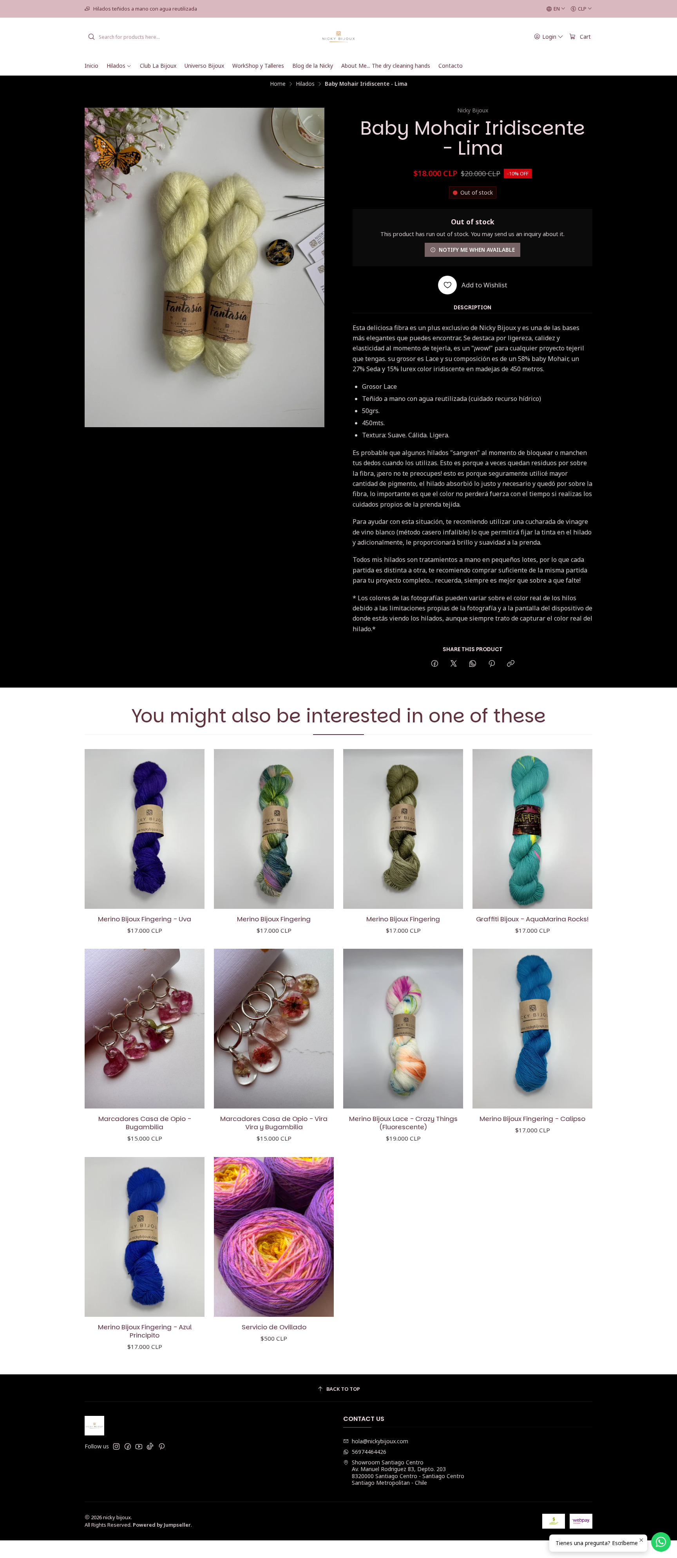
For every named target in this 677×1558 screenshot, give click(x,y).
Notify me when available (477, 249)
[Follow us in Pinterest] (161, 1446)
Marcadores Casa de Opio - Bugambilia (144, 1123)
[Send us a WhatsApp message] (661, 1542)
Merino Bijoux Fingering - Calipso (532, 1118)
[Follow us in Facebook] (128, 1446)
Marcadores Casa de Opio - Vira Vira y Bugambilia (274, 1123)
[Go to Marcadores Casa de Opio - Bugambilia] (145, 1028)
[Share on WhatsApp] (472, 664)
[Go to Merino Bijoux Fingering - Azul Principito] (145, 1237)
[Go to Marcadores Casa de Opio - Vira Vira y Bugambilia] (274, 1028)
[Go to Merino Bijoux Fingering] (274, 829)
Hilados (305, 84)
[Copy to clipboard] (510, 664)
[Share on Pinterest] (491, 664)
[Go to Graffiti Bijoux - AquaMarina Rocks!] (532, 829)
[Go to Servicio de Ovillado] (274, 1237)
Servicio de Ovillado (274, 1327)
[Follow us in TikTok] (150, 1446)
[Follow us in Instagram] (116, 1446)
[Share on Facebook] (434, 664)
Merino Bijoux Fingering (274, 919)
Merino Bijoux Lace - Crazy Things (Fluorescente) (403, 1123)
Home (278, 84)
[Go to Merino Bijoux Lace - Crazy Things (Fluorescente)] (403, 1028)
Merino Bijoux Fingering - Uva (144, 919)
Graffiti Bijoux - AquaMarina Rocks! (532, 919)
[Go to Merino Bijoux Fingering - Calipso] (532, 1028)
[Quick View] (190, 829)
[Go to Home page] (338, 37)
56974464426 (369, 1451)
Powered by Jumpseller (162, 1524)
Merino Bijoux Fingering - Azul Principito (145, 1331)
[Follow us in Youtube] (139, 1446)
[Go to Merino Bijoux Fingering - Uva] (145, 829)
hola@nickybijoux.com (380, 1441)
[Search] (91, 37)
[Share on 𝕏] (453, 664)
